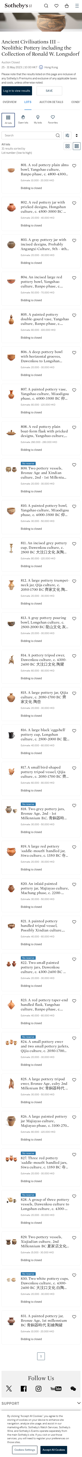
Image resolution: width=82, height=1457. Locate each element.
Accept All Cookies (54, 1449)
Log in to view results (16, 91)
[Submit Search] (46, 6)
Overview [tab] (9, 102)
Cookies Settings (24, 1449)
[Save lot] (74, 166)
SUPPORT (10, 1403)
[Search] (57, 135)
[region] (41, 1433)
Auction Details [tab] (51, 102)
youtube (56, 1388)
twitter (9, 1389)
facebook (24, 1389)
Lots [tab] (27, 102)
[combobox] (28, 135)
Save (49, 91)
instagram (38, 1389)
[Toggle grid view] (67, 146)
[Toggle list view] (76, 146)
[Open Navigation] (77, 6)
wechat (73, 1388)
